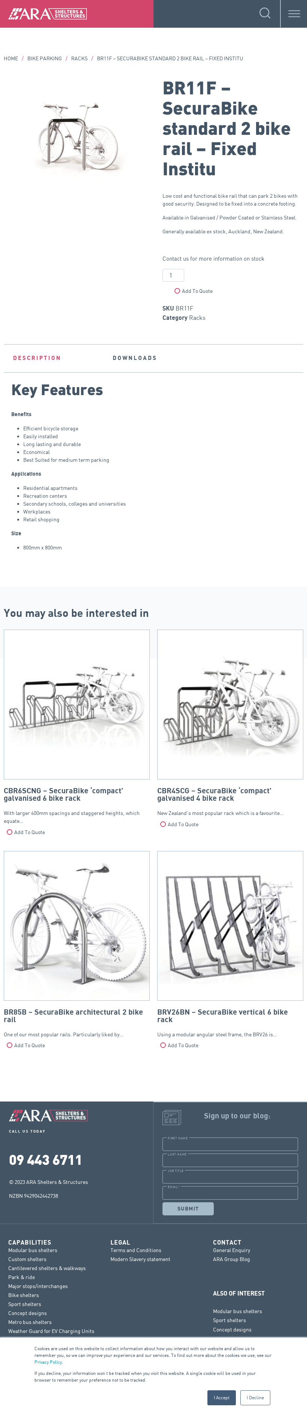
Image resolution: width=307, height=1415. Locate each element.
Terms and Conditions (135, 1250)
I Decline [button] (255, 1397)
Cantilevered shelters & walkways (47, 1268)
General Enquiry (231, 1250)
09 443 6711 (45, 1159)
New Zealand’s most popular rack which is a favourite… (220, 801)
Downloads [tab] (135, 358)
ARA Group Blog (231, 1259)
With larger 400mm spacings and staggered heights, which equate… (72, 805)
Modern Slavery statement (140, 1259)
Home (11, 58)
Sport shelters (24, 1304)
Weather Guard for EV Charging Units (51, 1331)
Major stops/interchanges (38, 1286)
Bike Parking (44, 58)
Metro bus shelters (30, 1322)
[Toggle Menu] (294, 13)
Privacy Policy (48, 1362)
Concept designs (27, 1313)
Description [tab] (37, 358)
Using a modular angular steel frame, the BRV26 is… (222, 1022)
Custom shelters (27, 1259)
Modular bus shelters (32, 1250)
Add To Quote (197, 291)
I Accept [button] (222, 1397)
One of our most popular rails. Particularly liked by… (73, 1022)
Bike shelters (23, 1295)
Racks (79, 58)
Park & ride (21, 1277)
